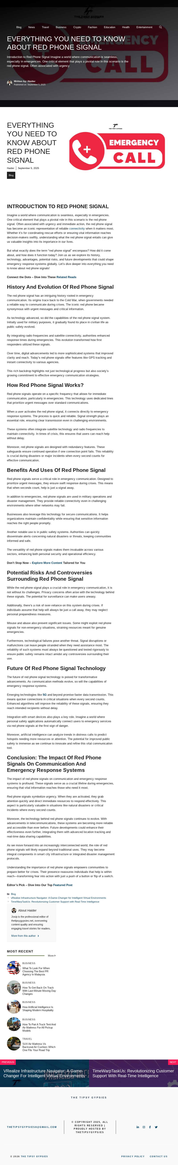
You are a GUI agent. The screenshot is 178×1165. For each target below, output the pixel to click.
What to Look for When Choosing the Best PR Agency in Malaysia (36, 971)
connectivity (77, 228)
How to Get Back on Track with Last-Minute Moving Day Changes (39, 990)
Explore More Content (47, 563)
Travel (45, 27)
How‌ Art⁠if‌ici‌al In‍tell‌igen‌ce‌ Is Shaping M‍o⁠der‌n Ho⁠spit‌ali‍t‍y (38, 1009)
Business (61, 27)
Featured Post (62, 885)
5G (45, 694)
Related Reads (66, 277)
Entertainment (144, 27)
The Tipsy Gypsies (34, 1156)
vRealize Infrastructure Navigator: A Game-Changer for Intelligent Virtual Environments (58, 897)
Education (109, 27)
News (31, 27)
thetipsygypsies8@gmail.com (32, 1127)
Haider (10, 168)
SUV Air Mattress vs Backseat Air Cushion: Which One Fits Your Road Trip (38, 1047)
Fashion (92, 27)
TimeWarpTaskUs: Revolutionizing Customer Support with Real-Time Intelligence (55, 901)
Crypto (77, 27)
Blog (18, 27)
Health (126, 27)
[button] (160, 27)
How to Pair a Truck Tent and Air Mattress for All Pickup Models (39, 1027)
